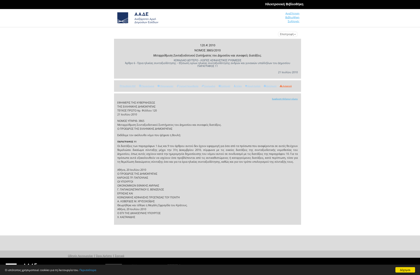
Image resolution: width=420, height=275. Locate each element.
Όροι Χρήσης (104, 256)
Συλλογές (293, 21)
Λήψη (239, 86)
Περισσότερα (87, 270)
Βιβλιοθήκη (292, 17)
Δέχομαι (405, 270)
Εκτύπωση (271, 86)
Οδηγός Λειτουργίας (80, 256)
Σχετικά (119, 256)
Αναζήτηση (292, 13)
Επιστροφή (287, 34)
